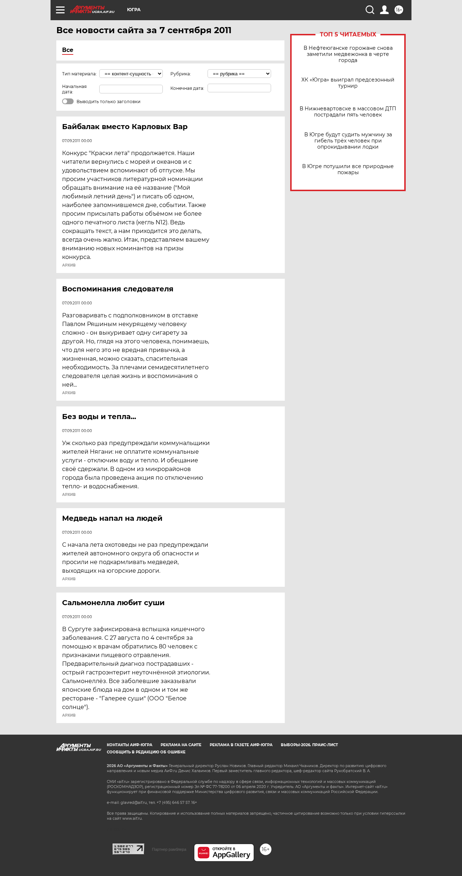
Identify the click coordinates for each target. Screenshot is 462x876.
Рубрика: (180, 73)
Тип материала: (79, 73)
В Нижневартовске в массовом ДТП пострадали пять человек (348, 112)
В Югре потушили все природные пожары (348, 169)
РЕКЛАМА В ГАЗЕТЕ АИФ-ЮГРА (241, 745)
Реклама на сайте (181, 745)
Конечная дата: (187, 88)
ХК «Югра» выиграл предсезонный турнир (348, 83)
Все (67, 50)
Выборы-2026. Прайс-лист (309, 745)
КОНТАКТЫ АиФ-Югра (129, 745)
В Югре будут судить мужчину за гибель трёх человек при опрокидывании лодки (348, 141)
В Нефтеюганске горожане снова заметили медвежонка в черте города (348, 54)
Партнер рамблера (169, 849)
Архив (68, 265)
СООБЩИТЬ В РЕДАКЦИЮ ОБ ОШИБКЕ (146, 752)
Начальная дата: (74, 89)
